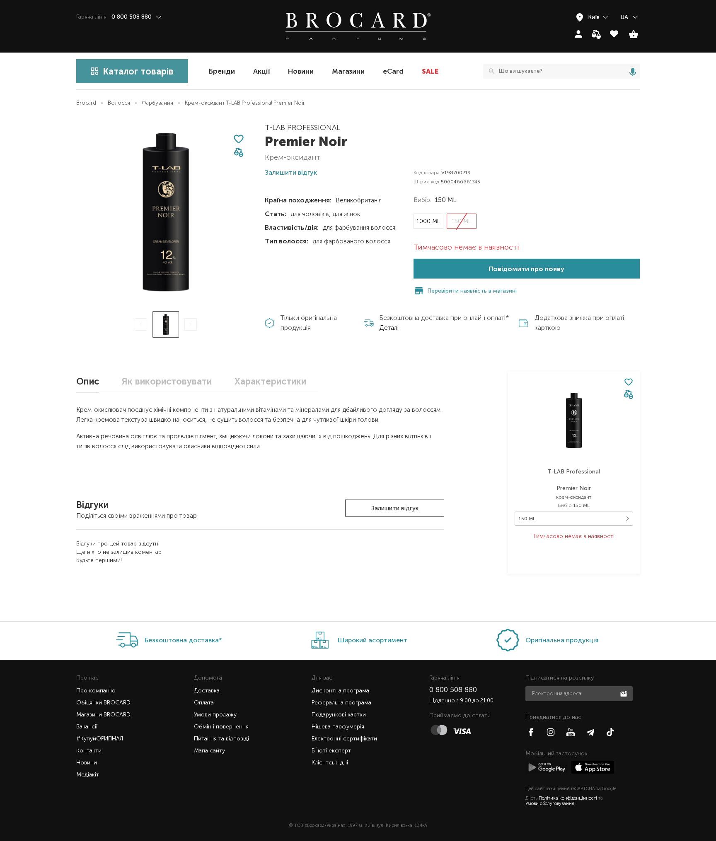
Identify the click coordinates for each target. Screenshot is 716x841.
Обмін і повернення (221, 726)
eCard (393, 71)
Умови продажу (215, 714)
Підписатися (624, 693)
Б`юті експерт (331, 750)
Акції (261, 71)
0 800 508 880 (453, 689)
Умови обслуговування (549, 803)
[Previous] (141, 324)
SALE (430, 71)
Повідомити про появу (526, 269)
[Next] (190, 324)
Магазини (348, 71)
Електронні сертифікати (344, 738)
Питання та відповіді (221, 738)
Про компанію (96, 690)
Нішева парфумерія (338, 726)
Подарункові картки (339, 714)
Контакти (89, 750)
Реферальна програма (341, 702)
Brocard (86, 103)
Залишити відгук (394, 508)
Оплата (204, 702)
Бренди (222, 71)
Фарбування (157, 103)
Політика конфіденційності (568, 798)
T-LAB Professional (302, 127)
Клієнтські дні (330, 762)
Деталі (389, 328)
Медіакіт (87, 774)
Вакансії (86, 726)
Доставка (207, 690)
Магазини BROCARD (103, 714)
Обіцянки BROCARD (103, 702)
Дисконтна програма (340, 690)
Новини (301, 71)
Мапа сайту (209, 750)
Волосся (119, 103)
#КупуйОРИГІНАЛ (99, 738)
